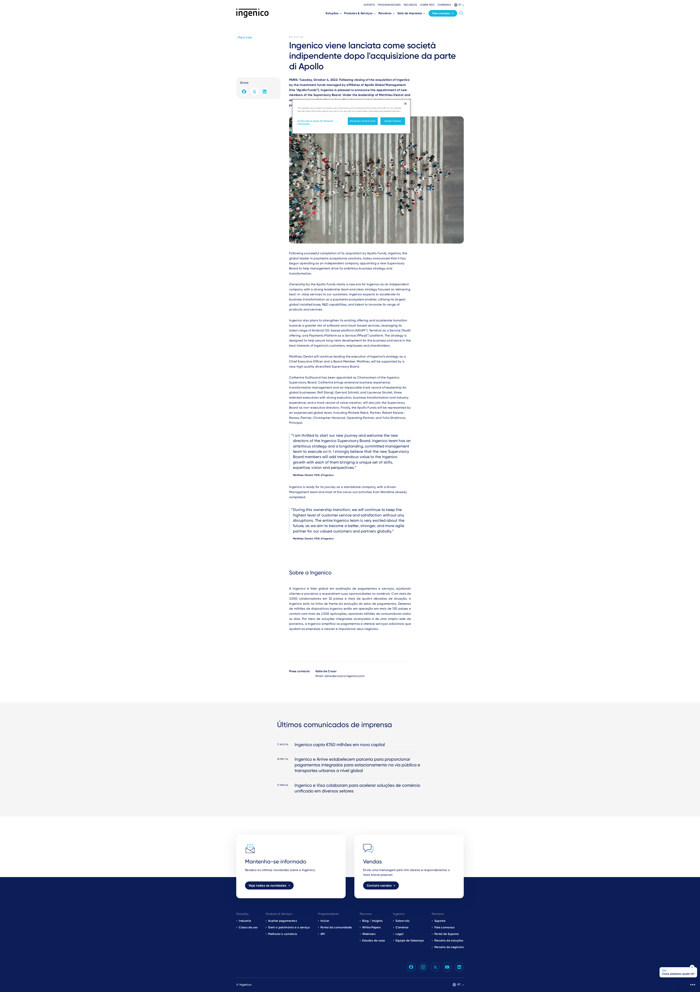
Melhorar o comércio (282, 934)
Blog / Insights (372, 920)
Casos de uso (248, 927)
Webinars (368, 934)
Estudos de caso (373, 940)
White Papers (371, 927)
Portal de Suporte (446, 934)
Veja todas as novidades (267, 885)
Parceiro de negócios (449, 947)
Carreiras (444, 4)
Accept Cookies (392, 121)
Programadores (389, 4)
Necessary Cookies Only (363, 121)
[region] (351, 116)
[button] (459, 5)
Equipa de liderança (410, 940)
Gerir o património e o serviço (289, 927)
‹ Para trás (244, 37)
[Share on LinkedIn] (264, 91)
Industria (245, 920)
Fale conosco (441, 13)
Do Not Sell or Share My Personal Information (315, 122)
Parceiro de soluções (448, 940)
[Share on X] (254, 91)
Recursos (410, 4)
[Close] (405, 104)
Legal (399, 934)
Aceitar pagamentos (282, 920)
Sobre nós (427, 4)
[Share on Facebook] (244, 91)
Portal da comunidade (336, 927)
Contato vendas (379, 885)
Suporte (369, 4)
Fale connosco (444, 927)
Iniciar (324, 920)
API (322, 934)
